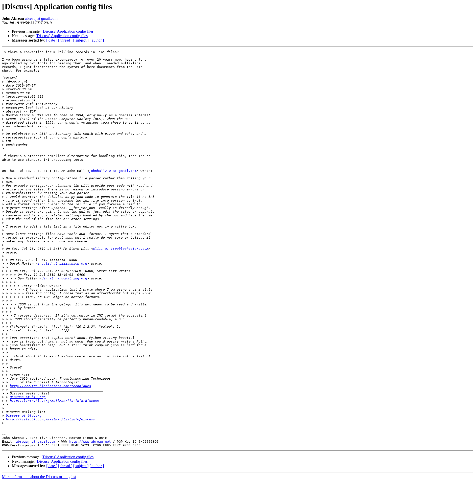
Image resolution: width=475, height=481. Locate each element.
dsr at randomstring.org (64, 278)
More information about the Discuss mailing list (39, 477)
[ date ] (51, 40)
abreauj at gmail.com (41, 18)
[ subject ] (81, 40)
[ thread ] (65, 40)
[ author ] (97, 40)
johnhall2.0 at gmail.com (113, 171)
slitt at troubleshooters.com (120, 249)
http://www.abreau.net (90, 441)
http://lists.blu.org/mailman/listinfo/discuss (54, 401)
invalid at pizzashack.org (62, 263)
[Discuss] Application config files (68, 31)
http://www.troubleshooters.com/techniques (50, 386)
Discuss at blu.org (28, 397)
